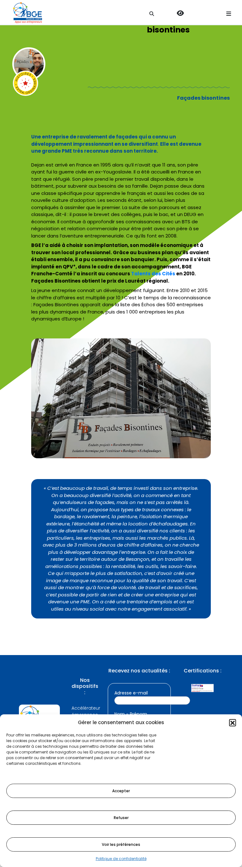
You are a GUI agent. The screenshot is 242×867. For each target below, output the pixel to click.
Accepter (121, 791)
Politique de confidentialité (121, 858)
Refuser (121, 817)
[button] (232, 722)
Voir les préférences (121, 844)
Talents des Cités (153, 273)
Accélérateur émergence (85, 711)
